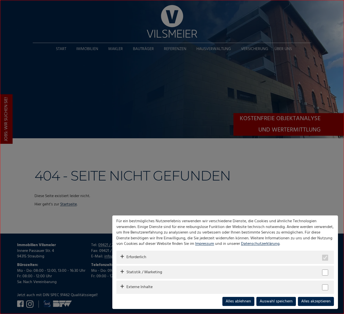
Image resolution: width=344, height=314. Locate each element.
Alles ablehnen (238, 301)
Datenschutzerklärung (260, 244)
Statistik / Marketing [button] (144, 272)
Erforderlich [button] (136, 257)
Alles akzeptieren (316, 301)
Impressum (204, 244)
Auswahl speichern (276, 301)
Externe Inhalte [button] (139, 287)
